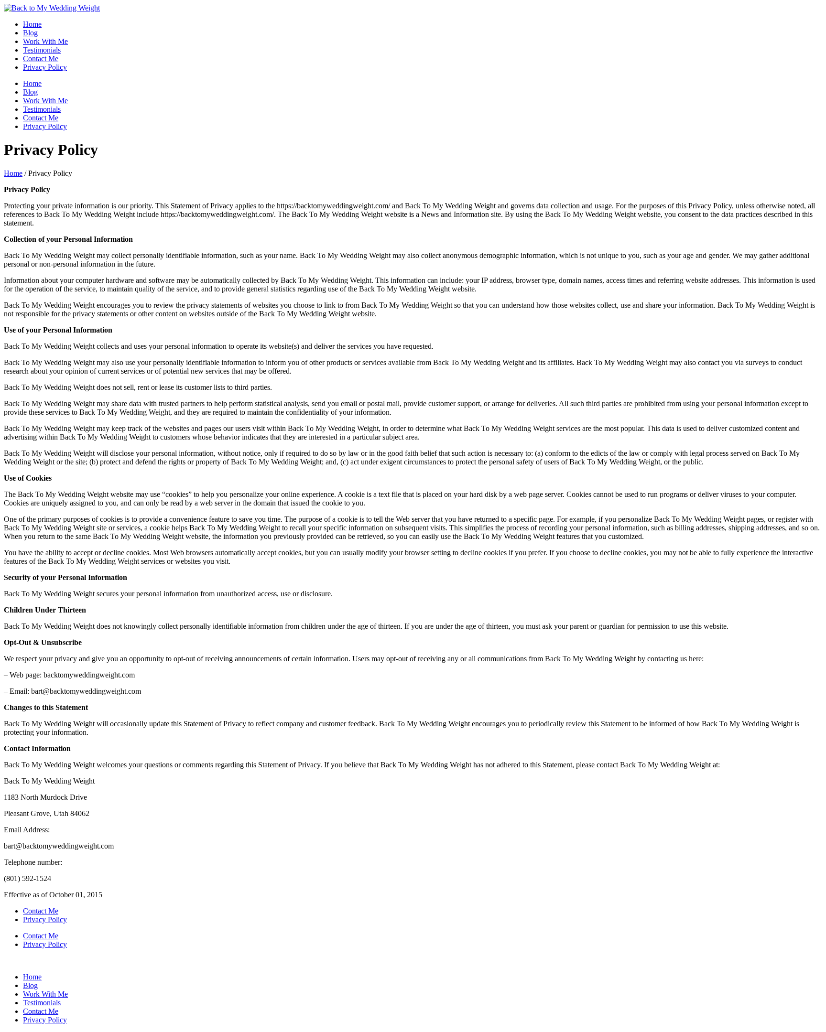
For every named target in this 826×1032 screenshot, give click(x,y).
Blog (30, 33)
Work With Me (45, 41)
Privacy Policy (45, 67)
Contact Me (40, 58)
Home (32, 24)
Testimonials (42, 50)
